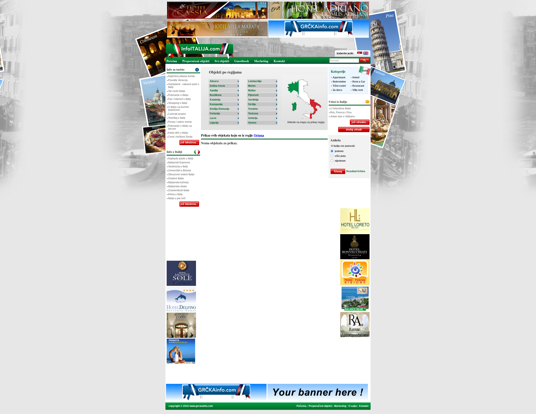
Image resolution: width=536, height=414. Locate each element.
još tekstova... (189, 142)
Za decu (337, 90)
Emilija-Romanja (219, 108)
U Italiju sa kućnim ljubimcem (178, 108)
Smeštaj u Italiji (176, 117)
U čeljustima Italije (340, 108)
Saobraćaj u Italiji (178, 166)
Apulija (214, 90)
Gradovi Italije (176, 178)
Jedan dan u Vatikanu (342, 116)
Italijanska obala (177, 186)
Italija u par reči (177, 198)
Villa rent (357, 90)
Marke (252, 85)
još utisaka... (360, 122)
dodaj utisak (354, 129)
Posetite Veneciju (178, 80)
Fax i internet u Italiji (179, 99)
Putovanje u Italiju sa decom (180, 127)
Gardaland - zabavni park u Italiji (183, 86)
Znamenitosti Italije (178, 190)
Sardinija (253, 99)
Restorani (358, 85)
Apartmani (339, 77)
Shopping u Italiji (177, 103)
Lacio (213, 118)
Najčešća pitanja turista (181, 76)
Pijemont (253, 95)
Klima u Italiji (175, 194)
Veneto (252, 122)
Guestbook (241, 61)
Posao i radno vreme (180, 121)
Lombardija (255, 81)
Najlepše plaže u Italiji (180, 158)
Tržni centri (339, 85)
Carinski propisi (177, 113)
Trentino (253, 108)
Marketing (261, 61)
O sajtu (352, 406)
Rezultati (351, 171)
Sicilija (252, 104)
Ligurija (214, 122)
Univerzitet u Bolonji (179, 170)
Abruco (214, 81)
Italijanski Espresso (179, 162)
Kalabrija (215, 99)
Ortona (259, 135)
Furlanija (215, 113)
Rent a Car (358, 81)
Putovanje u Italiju (178, 95)
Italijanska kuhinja (178, 182)
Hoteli (355, 77)
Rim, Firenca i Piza (341, 112)
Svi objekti (222, 61)
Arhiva (361, 171)
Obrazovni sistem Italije (181, 174)
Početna (171, 61)
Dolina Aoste (217, 85)
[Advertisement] (183, 220)
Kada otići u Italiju (178, 132)
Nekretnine (339, 81)
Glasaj (338, 171)
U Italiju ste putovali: (343, 145)
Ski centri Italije (176, 91)
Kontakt (279, 61)
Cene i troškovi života (180, 136)
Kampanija (216, 104)
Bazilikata (216, 95)
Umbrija (253, 118)
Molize (252, 90)
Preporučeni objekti (195, 61)
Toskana (253, 113)
